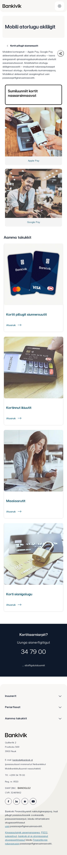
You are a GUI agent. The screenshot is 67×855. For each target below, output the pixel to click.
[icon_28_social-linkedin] (16, 801)
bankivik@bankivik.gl (22, 760)
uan (7, 826)
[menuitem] (26, 6)
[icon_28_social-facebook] (8, 801)
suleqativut (11, 836)
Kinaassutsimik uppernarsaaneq (22, 832)
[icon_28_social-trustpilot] (25, 801)
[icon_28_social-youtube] (33, 801)
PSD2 (44, 832)
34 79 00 (33, 651)
